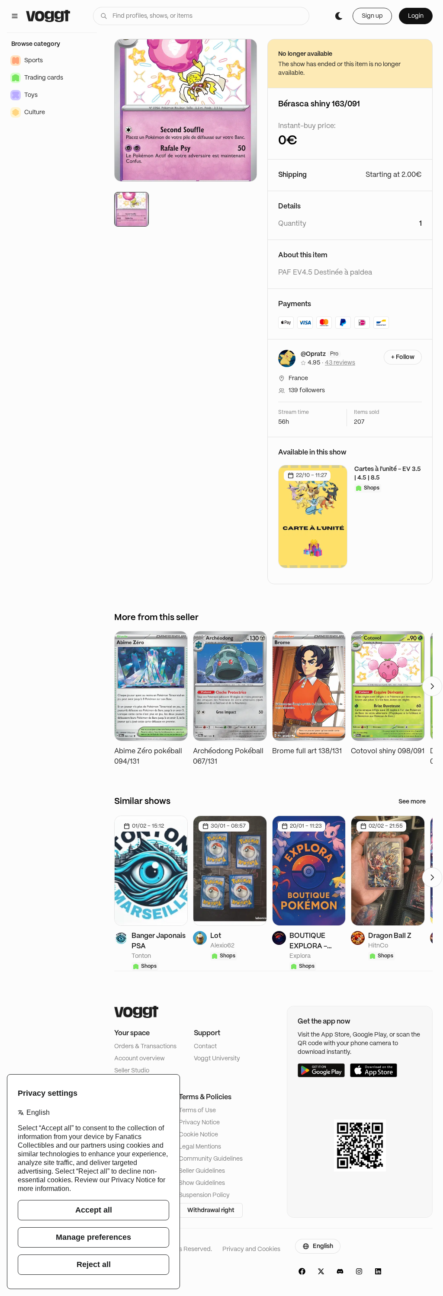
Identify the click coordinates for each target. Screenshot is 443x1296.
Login (416, 16)
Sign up (372, 16)
